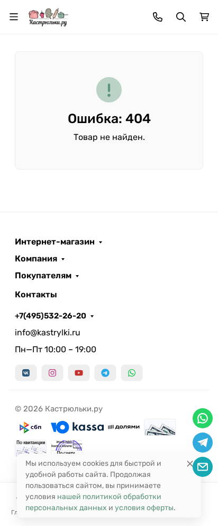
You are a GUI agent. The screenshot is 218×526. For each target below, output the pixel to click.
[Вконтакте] (26, 372)
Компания (36, 259)
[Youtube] (79, 372)
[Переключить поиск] (180, 16)
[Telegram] (105, 372)
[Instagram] (52, 372)
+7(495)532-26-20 (50, 316)
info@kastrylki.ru (47, 332)
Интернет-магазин (55, 242)
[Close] (190, 463)
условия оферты (144, 507)
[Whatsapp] (132, 372)
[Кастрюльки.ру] (48, 16)
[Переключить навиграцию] (13, 16)
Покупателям (43, 275)
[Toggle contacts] (157, 16)
